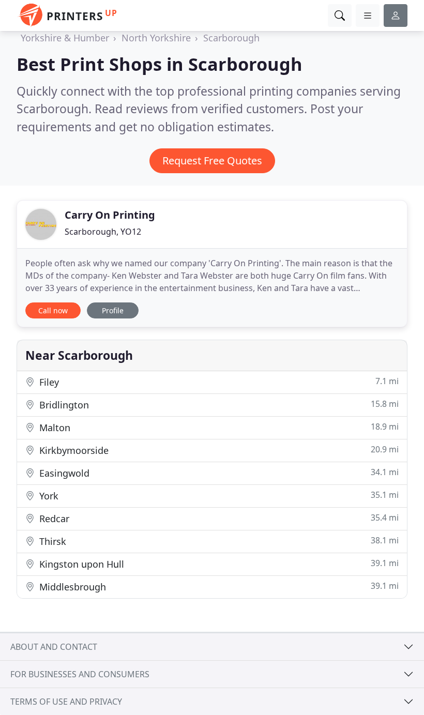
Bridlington (218, 404)
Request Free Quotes (212, 161)
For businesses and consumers (79, 674)
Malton (218, 427)
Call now (53, 310)
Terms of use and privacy (66, 701)
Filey (218, 381)
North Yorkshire (156, 38)
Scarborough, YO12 (103, 231)
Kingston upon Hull (218, 563)
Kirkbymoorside (218, 450)
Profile (113, 310)
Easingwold (218, 472)
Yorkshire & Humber (65, 38)
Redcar (218, 518)
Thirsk (218, 541)
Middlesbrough (218, 586)
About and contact (53, 646)
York (218, 495)
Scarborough (231, 38)
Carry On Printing (110, 215)
